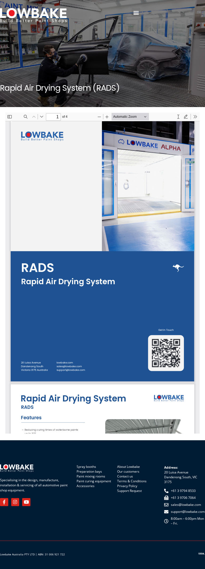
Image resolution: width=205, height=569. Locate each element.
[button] (136, 12)
